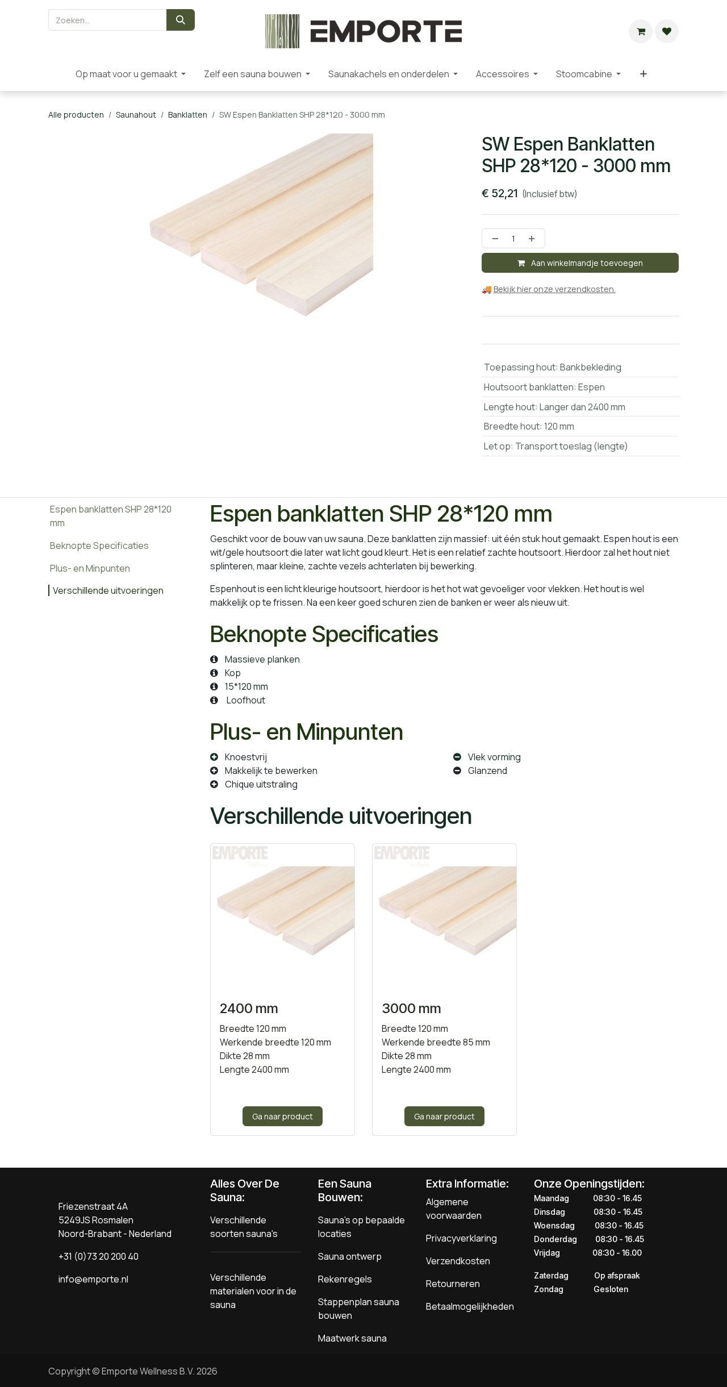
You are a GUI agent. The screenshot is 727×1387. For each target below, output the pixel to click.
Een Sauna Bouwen (344, 1190)
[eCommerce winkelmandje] (641, 31)
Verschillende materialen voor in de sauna (253, 1291)
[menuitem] (57, 74)
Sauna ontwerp (350, 1256)
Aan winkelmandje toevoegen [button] (586, 262)
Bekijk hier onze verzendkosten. (555, 289)
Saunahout (136, 114)
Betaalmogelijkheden (470, 1306)
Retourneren (453, 1283)
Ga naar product (282, 1116)
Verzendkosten (458, 1261)
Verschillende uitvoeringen (109, 590)
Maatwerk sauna (352, 1338)
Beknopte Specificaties (99, 545)
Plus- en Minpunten (90, 568)
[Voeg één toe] (534, 238)
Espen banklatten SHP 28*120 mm (111, 516)
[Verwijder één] (493, 238)
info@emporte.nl (90, 1279)
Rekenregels (345, 1279)
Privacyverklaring (461, 1238)
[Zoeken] (180, 20)
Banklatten (187, 114)
